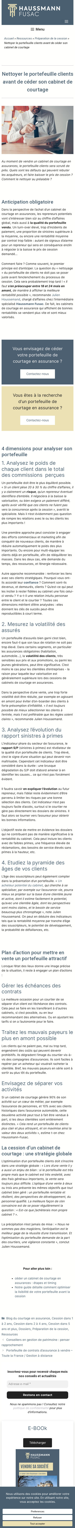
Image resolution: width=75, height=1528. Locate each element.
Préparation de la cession (51, 38)
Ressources (24, 38)
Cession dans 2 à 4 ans (30, 1323)
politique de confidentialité (31, 1408)
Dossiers (25, 1329)
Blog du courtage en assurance (28, 1318)
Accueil (9, 38)
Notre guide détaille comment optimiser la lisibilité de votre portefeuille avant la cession (42, 1292)
